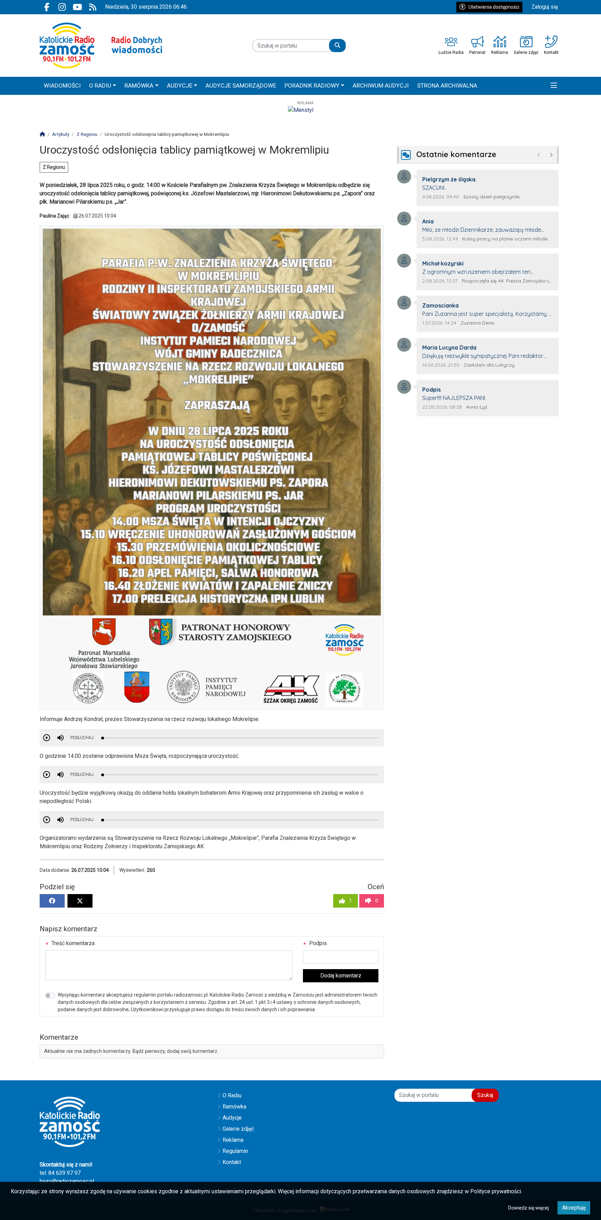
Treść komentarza (72, 943)
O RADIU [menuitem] (100, 85)
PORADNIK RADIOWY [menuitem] (312, 85)
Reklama (233, 1140)
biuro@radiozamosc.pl (67, 1181)
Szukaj (485, 1095)
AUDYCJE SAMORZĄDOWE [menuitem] (241, 85)
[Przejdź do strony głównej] (101, 45)
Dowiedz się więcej (528, 1208)
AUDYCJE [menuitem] (179, 85)
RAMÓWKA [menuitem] (139, 85)
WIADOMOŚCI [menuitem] (62, 85)
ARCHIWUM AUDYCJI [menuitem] (381, 85)
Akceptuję (574, 1207)
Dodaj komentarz (340, 975)
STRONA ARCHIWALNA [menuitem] (447, 85)
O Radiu (232, 1095)
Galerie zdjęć (238, 1128)
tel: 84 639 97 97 (60, 1173)
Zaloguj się (544, 6)
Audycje (232, 1117)
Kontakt (232, 1162)
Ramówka (234, 1106)
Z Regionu (54, 167)
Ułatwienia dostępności (493, 7)
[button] (553, 86)
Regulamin (235, 1151)
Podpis (317, 943)
